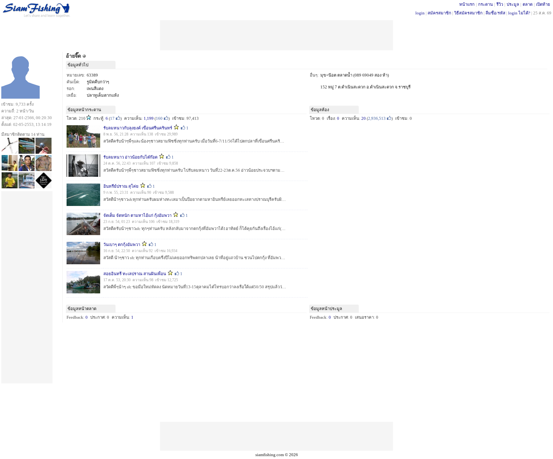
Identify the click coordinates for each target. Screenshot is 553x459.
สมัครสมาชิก (439, 13)
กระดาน (485, 4)
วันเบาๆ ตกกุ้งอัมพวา (121, 244)
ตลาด (528, 4)
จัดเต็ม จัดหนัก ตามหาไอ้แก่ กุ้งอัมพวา (137, 215)
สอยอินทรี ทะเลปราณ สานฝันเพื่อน (135, 273)
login (420, 13)
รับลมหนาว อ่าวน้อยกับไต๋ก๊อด (130, 157)
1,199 (149, 118)
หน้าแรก (467, 4)
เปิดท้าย (543, 4)
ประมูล (513, 4)
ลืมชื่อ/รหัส (495, 13)
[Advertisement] (276, 34)
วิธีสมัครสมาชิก (468, 13)
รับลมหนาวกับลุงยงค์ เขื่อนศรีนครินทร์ (137, 128)
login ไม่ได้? (519, 13)
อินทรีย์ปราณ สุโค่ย (121, 186)
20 (363, 118)
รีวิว (499, 4)
